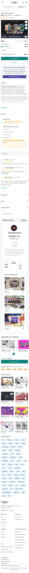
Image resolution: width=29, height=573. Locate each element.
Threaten (13, 447)
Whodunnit (4, 460)
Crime (12, 460)
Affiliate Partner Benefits (7, 546)
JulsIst (18, 417)
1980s (23, 492)
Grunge (9, 474)
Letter (23, 440)
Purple (4, 351)
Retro (10, 478)
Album (11, 471)
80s (9, 495)
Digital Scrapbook (6, 492)
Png (3, 440)
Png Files (9, 440)
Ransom (16, 440)
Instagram (4, 471)
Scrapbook (4, 488)
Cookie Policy (4, 563)
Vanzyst (18, 432)
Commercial (6, 46)
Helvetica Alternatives (20, 542)
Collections (4, 519)
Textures (23, 474)
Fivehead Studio (20, 403)
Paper (16, 464)
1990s (3, 495)
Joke (25, 460)
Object (17, 443)
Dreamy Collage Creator (21, 416)
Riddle (10, 450)
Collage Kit (16, 492)
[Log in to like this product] (22, 279)
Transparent (12, 481)
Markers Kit (7, 310)
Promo (9, 467)
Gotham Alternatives (20, 534)
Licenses (3, 525)
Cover (18, 471)
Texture (16, 474)
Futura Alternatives (19, 537)
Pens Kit (7, 291)
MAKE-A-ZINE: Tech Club (21, 401)
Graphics (2, 10)
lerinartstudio (19, 388)
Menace (20, 447)
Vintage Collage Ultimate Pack (8, 387)
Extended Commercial (8, 54)
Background (21, 481)
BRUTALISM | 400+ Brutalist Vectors (10, 416)
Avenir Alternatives (19, 539)
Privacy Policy (4, 557)
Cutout (3, 485)
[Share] (26, 22)
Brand (2, 534)
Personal (5, 44)
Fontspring (17, 531)
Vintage (4, 478)
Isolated (10, 443)
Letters (3, 443)
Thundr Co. (4, 417)
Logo (3, 467)
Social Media (17, 467)
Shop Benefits (4, 549)
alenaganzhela (5, 432)
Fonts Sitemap (18, 547)
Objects (7, 10)
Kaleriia (4, 388)
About (2, 531)
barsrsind (22, 351)
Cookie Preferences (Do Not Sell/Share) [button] (10, 565)
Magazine (17, 478)
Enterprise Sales (19, 519)
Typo (22, 464)
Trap (3, 474)
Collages (23, 485)
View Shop (23, 220)
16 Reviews (12, 17)
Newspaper (17, 450)
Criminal (19, 460)
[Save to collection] (26, 28)
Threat (23, 443)
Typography (5, 454)
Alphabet (4, 481)
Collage (10, 485)
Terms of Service (5, 559)
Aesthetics (4, 457)
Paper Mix (7, 328)
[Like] (26, 25)
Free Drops (17, 517)
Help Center (4, 522)
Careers (3, 537)
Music (24, 471)
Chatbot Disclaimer (5, 561)
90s (11, 488)
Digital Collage (18, 488)
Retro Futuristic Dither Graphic (8, 401)
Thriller (20, 457)
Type (12, 454)
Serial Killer (12, 457)
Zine (17, 485)
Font (24, 478)
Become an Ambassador (7, 552)
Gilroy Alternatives (19, 545)
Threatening (5, 447)
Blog (2, 517)
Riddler (4, 450)
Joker (3, 464)
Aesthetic (18, 454)
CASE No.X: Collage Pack (7, 350)
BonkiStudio (5, 403)
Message (10, 464)
